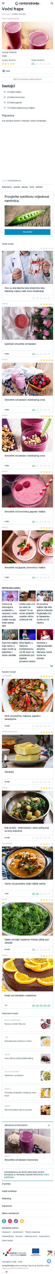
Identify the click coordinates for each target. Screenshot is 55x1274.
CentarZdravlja (27, 3)
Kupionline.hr (44, 1236)
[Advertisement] (27, 152)
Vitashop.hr (6, 1232)
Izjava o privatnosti (10, 1213)
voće (31, 187)
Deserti (7, 1054)
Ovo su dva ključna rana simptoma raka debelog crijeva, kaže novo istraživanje (25, 289)
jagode (16, 187)
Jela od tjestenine (12, 1072)
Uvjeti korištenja (9, 1191)
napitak (39, 187)
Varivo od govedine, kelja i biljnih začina (25, 883)
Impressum (7, 1206)
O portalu (6, 1184)
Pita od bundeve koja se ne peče (18, 1109)
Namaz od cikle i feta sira (15, 1024)
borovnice (7, 187)
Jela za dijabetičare (12, 1020)
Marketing (6, 1198)
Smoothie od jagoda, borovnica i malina (25, 567)
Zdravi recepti (7, 1240)
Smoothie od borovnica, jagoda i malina (25, 511)
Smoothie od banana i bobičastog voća (25, 455)
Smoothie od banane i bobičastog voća (25, 399)
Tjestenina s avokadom (14, 1075)
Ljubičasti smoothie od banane (20, 343)
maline (25, 187)
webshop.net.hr (31, 1236)
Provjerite (27, 232)
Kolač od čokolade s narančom (20, 995)
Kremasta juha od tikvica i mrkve (18, 1041)
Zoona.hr (19, 1236)
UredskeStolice (8, 1236)
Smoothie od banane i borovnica (21, 1159)
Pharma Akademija (32, 1232)
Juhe (6, 1037)
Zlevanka (9, 771)
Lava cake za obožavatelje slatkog (19, 1058)
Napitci (7, 1089)
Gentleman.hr (18, 1232)
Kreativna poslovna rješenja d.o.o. (15, 1268)
